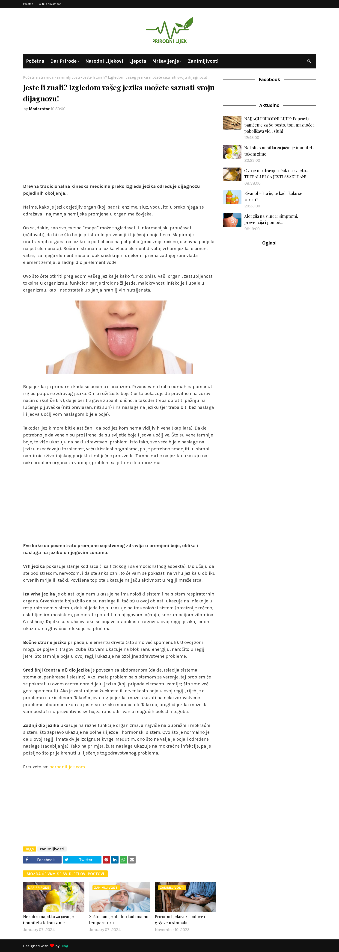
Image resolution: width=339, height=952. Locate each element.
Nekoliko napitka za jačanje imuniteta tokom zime (48, 919)
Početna (28, 4)
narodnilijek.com (67, 766)
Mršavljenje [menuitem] (165, 61)
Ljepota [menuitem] (137, 61)
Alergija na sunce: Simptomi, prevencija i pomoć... (271, 219)
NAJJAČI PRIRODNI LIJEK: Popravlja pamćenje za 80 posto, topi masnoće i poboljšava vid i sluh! (279, 125)
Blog (64, 945)
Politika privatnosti (49, 4)
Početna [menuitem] (35, 61)
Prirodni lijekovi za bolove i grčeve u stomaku (180, 919)
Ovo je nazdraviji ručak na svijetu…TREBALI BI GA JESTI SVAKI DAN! (276, 174)
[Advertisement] (119, 150)
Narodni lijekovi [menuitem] (104, 61)
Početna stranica (38, 77)
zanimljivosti (68, 77)
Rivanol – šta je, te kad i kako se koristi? (273, 196)
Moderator (39, 108)
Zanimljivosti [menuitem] (203, 61)
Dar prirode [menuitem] (63, 61)
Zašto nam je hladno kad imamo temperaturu (118, 919)
